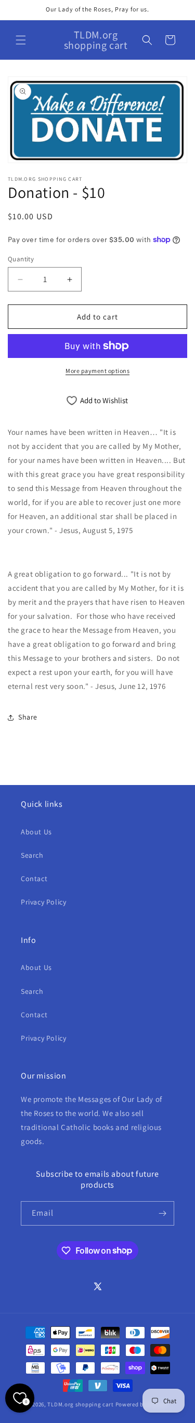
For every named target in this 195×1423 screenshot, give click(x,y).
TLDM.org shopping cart (80, 1404)
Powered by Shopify (142, 1404)
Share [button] (27, 717)
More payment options (97, 371)
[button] (20, 40)
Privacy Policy (43, 902)
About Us (36, 831)
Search (32, 855)
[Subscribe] (162, 1213)
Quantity (21, 259)
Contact (34, 878)
